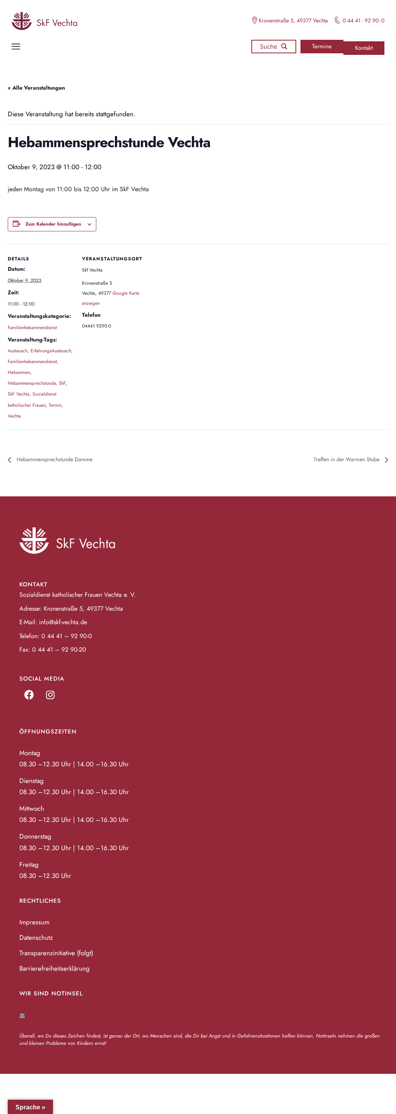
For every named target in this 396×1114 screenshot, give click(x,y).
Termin (55, 405)
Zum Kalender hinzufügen (53, 224)
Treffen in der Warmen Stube (347, 459)
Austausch (17, 350)
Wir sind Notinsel (51, 993)
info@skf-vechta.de (63, 622)
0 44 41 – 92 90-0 (66, 636)
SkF (62, 383)
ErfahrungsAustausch (51, 350)
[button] (321, 46)
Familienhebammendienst (32, 327)
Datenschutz (36, 937)
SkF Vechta (18, 394)
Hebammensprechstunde (32, 383)
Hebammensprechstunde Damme (53, 459)
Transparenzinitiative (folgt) (56, 953)
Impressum (34, 922)
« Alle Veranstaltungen (36, 88)
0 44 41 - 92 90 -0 (363, 20)
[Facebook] (29, 694)
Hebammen (19, 372)
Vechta (14, 416)
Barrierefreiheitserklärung (54, 968)
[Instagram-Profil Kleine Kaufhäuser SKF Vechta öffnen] (50, 694)
